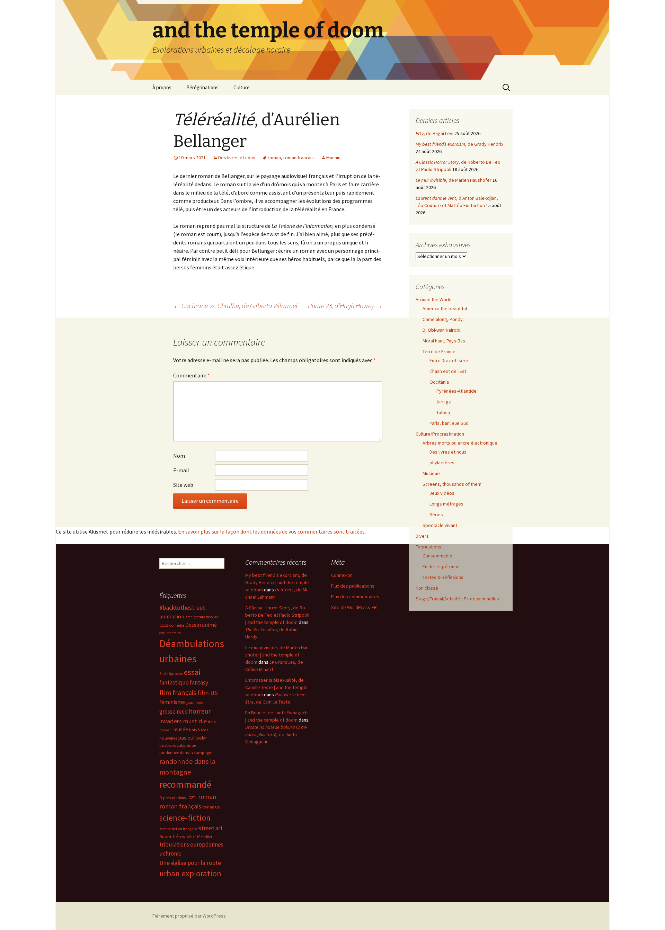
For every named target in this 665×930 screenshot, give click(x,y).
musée (181, 729)
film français (177, 692)
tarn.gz (443, 402)
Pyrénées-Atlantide (456, 391)
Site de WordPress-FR (354, 607)
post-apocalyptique (177, 745)
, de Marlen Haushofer (453, 180)
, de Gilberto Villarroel (235, 305)
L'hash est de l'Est (447, 371)
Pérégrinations (202, 87)
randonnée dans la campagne (186, 752)
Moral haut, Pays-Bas (444, 341)
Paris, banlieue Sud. (449, 423)
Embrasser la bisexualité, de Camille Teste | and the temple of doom (276, 687)
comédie (176, 625)
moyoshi (165, 730)
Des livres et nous (236, 157)
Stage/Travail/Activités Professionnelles (457, 599)
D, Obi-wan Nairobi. (442, 330)
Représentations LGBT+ (178, 797)
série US (193, 836)
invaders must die (183, 721)
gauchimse (194, 702)
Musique (431, 473)
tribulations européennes (191, 844)
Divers (422, 536)
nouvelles (168, 738)
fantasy (199, 682)
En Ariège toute (171, 673)
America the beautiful (445, 308)
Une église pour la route (190, 863)
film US (207, 693)
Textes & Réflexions (443, 577)
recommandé (185, 784)
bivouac (212, 617)
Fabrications (428, 547)
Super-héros (172, 836)
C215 (163, 625)
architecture (195, 617)
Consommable (437, 556)
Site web (183, 484)
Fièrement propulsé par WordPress (189, 916)
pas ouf (186, 737)
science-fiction (185, 817)
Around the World (434, 299)
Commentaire (191, 375)
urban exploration (190, 873)
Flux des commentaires (355, 596)
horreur (200, 711)
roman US (211, 807)
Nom (179, 455)
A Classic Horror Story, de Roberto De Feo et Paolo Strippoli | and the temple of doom (277, 615)
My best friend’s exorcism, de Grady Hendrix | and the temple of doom (277, 582)
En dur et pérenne (441, 566)
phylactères (441, 462)
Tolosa (443, 412)
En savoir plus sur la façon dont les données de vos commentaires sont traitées (271, 531)
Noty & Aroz (199, 729)
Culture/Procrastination (440, 434)
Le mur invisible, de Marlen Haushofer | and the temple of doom (277, 654)
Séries (436, 514)
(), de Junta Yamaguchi (276, 734)
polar (201, 738)
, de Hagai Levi (434, 133)
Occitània (439, 382)
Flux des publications (352, 586)
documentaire (170, 633)
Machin (333, 157)
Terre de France (439, 351)
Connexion (342, 575)
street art (211, 828)
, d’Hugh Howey (345, 305)
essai (192, 672)
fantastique (174, 682)
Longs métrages (446, 504)
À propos (161, 87)
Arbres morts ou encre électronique (460, 443)
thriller (206, 836)
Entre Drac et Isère (448, 360)
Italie (212, 721)
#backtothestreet (182, 607)
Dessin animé (201, 625)
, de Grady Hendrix (459, 144)
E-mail (181, 470)
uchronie (170, 853)
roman (274, 157)
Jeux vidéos (441, 493)
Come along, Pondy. (443, 319)
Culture (241, 87)
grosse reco (173, 711)
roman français (298, 157)
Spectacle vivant (440, 525)
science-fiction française (178, 828)
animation (171, 616)
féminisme (172, 701)
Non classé (427, 588)
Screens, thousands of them (452, 484)
